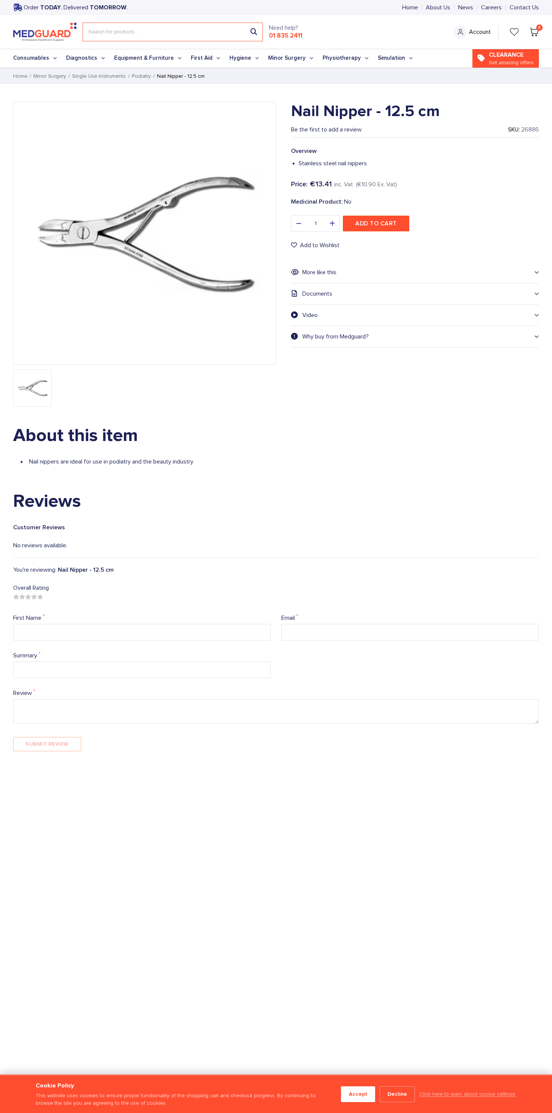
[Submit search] (253, 32)
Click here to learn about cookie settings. (467, 1094)
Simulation (391, 58)
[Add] (332, 223)
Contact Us (524, 7)
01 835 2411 (285, 35)
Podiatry (141, 76)
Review (24, 692)
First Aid (202, 58)
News (465, 7)
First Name (29, 617)
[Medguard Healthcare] (45, 32)
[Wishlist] (514, 31)
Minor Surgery (287, 58)
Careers (491, 7)
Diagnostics (81, 58)
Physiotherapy (342, 58)
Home (410, 7)
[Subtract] (298, 223)
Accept (358, 1094)
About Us (438, 7)
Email (289, 617)
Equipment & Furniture (144, 58)
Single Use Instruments (99, 76)
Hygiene (240, 58)
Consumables (31, 58)
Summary (27, 655)
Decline (397, 1094)
